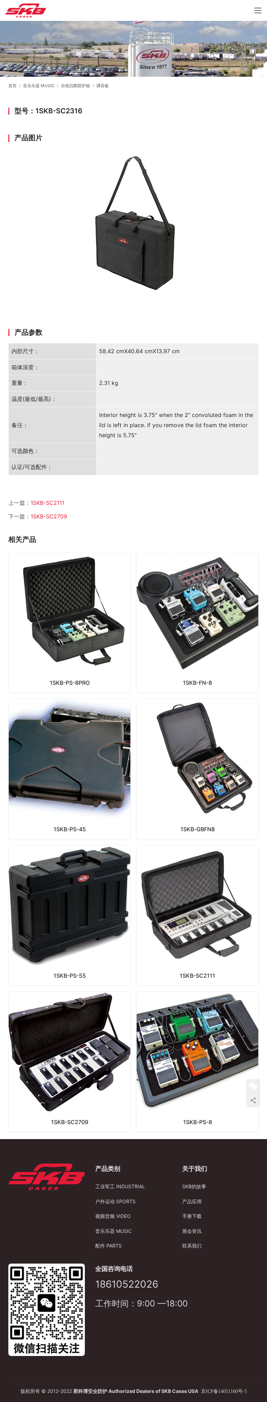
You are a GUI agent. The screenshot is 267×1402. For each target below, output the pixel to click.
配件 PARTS (108, 1246)
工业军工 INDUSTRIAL (120, 1186)
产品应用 (192, 1201)
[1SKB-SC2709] (69, 1062)
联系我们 (192, 1246)
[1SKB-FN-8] (197, 622)
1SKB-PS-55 (70, 975)
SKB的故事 (194, 1186)
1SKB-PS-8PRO (70, 682)
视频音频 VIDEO (113, 1216)
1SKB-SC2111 (47, 502)
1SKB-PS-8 (197, 1122)
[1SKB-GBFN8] (197, 769)
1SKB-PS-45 (70, 829)
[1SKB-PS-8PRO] (69, 622)
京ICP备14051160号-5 (224, 1391)
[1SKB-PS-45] (69, 769)
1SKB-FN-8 (197, 682)
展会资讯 (192, 1231)
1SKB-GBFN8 (197, 829)
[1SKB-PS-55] (69, 915)
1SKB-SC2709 (49, 516)
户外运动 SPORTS (115, 1201)
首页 (12, 85)
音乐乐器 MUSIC (113, 1231)
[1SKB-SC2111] (197, 915)
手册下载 (192, 1216)
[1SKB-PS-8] (197, 1062)
